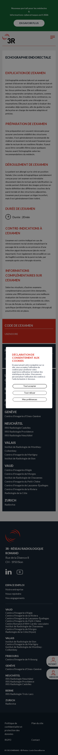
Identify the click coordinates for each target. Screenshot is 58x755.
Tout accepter (29, 386)
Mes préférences (29, 399)
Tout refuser (29, 393)
